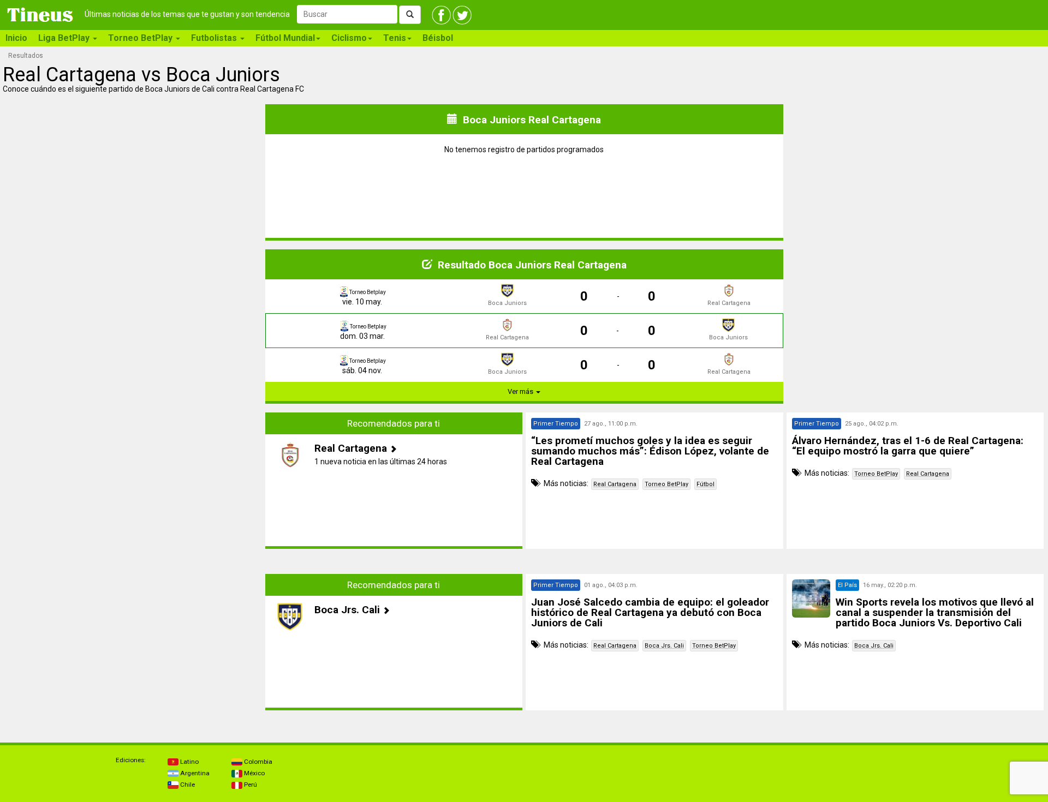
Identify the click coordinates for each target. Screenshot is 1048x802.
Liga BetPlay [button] (65, 38)
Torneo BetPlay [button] (141, 38)
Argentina (194, 773)
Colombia (257, 761)
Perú (249, 784)
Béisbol (437, 38)
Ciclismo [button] (349, 38)
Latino (188, 761)
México (253, 773)
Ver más (521, 391)
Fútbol (705, 484)
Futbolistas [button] (215, 38)
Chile (186, 784)
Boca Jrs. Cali (664, 645)
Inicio (16, 38)
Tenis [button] (394, 38)
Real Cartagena (614, 484)
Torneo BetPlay (666, 484)
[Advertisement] (133, 480)
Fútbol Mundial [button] (285, 38)
